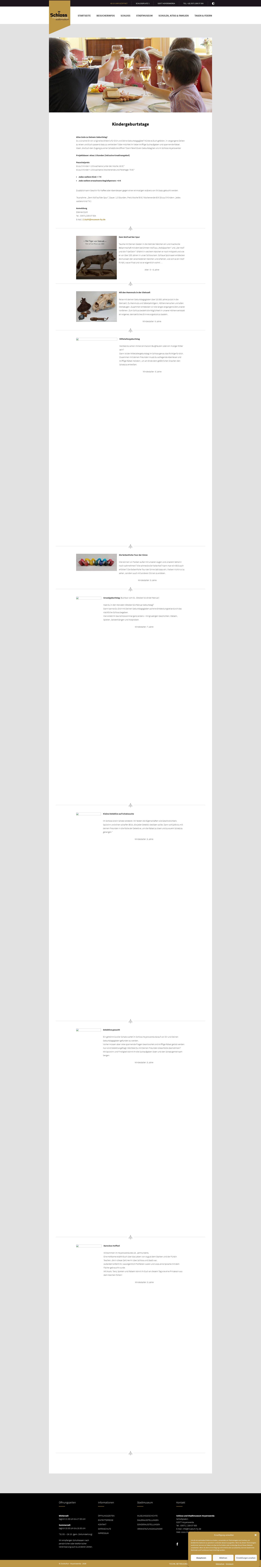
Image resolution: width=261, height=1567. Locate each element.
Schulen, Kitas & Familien (174, 15)
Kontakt (102, 1524)
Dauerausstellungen (148, 1520)
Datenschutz (220, 1564)
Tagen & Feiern (203, 15)
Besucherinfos (106, 15)
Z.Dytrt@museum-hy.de (94, 219)
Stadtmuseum (144, 15)
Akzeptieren (201, 1558)
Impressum (229, 1564)
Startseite (84, 15)
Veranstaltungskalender (149, 1528)
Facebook (177, 1544)
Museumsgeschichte (147, 1515)
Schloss (125, 15)
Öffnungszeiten (106, 1515)
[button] (255, 1535)
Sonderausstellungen (148, 1524)
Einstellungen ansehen (245, 1558)
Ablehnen (223, 1558)
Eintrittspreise (105, 1520)
